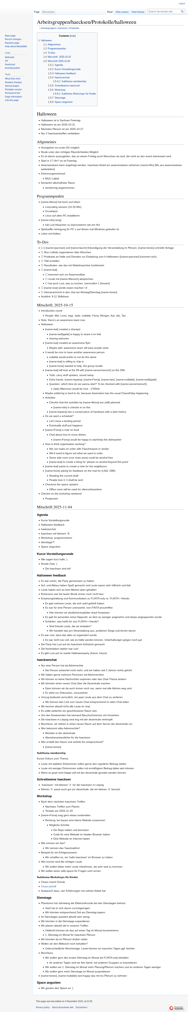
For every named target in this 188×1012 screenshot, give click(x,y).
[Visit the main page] (16, 14)
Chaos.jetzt (47, 886)
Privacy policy (43, 1007)
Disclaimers (81, 1007)
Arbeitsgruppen (48, 28)
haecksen (63, 28)
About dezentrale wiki (62, 1007)
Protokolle (74, 28)
